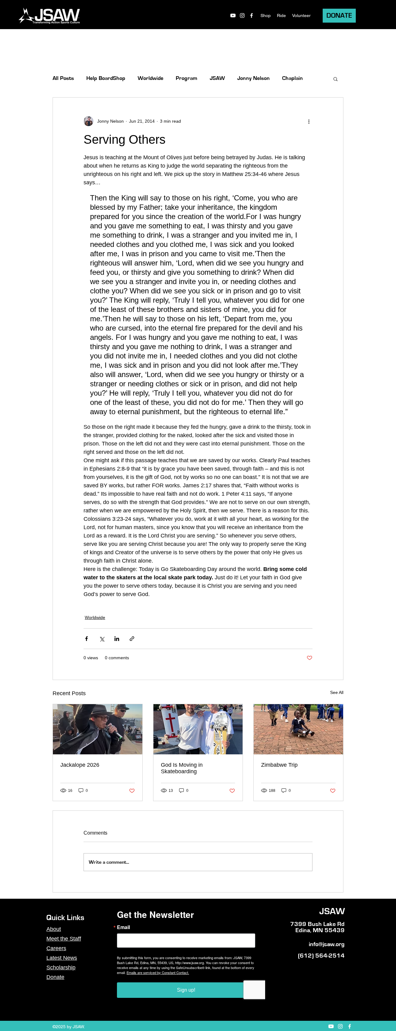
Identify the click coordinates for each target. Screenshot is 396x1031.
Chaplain (292, 78)
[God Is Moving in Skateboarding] (198, 729)
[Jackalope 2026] (97, 729)
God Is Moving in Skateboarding (182, 768)
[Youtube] (233, 15)
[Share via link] (132, 639)
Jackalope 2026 (79, 765)
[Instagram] (242, 15)
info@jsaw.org (327, 944)
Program (186, 78)
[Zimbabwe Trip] (298, 729)
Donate (55, 977)
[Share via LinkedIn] (117, 639)
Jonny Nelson (253, 78)
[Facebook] (251, 15)
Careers (56, 948)
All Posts (63, 78)
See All (336, 692)
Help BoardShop (105, 78)
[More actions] (308, 121)
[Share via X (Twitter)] (102, 639)
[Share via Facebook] (86, 639)
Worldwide (150, 78)
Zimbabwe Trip (279, 765)
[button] (335, 78)
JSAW (217, 78)
